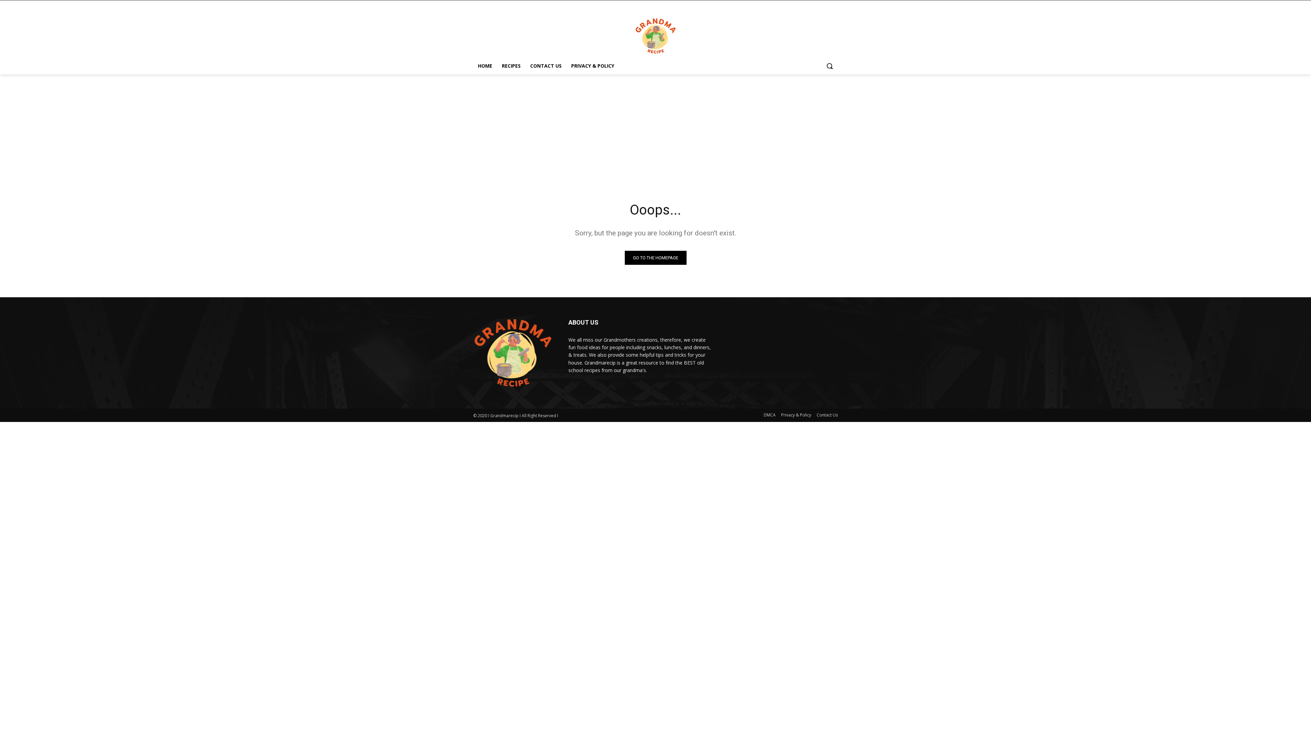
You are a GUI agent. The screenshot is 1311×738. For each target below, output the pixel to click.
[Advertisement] (655, 130)
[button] (829, 66)
